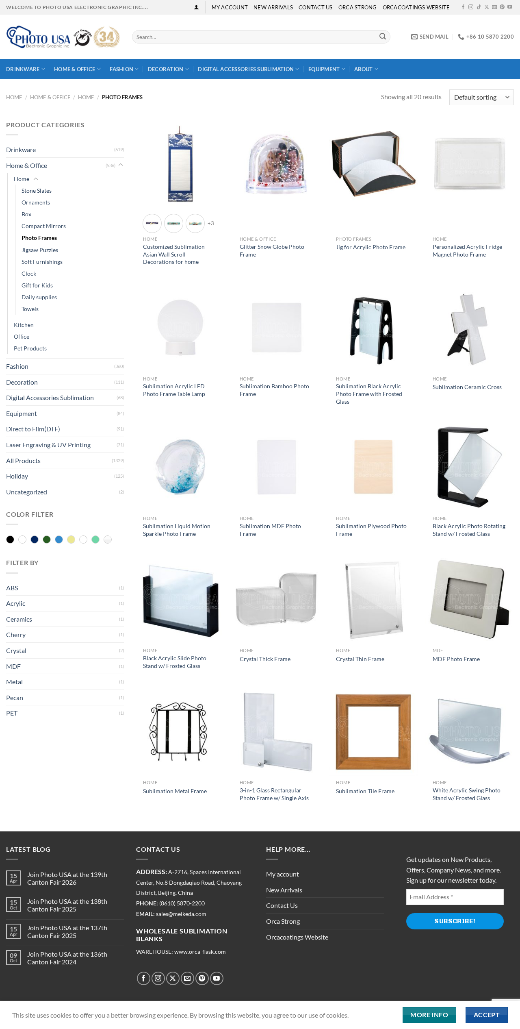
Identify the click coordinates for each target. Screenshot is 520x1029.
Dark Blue (34, 540)
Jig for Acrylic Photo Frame (370, 247)
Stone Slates (37, 190)
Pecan (14, 697)
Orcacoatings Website (416, 7)
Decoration (166, 69)
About (363, 69)
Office (21, 336)
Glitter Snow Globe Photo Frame (272, 250)
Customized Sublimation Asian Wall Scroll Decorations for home (174, 254)
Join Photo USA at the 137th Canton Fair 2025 (67, 931)
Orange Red (83, 540)
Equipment (324, 69)
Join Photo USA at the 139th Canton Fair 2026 (67, 878)
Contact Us (316, 7)
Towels (30, 308)
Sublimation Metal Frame (175, 791)
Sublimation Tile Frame (365, 791)
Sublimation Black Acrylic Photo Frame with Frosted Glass (369, 394)
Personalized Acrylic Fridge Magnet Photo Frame (467, 250)
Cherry (16, 634)
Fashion (121, 69)
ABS (12, 588)
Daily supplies (39, 297)
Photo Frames (39, 237)
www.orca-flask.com (200, 952)
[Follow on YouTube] (509, 7)
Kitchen (24, 324)
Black (10, 540)
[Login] (196, 7)
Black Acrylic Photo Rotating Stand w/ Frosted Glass (469, 529)
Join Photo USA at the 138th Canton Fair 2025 (67, 905)
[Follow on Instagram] (470, 7)
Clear (22, 540)
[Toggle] (120, 165)
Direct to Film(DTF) (33, 429)
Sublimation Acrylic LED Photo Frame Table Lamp (174, 390)
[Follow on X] (486, 7)
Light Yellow (71, 540)
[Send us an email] (494, 7)
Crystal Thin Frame (360, 658)
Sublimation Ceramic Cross (467, 386)
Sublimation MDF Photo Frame (270, 529)
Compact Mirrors (44, 225)
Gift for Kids (37, 285)
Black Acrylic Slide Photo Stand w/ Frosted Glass (174, 662)
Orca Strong (357, 7)
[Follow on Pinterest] (502, 7)
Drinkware (22, 69)
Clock (29, 273)
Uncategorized (26, 492)
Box (26, 214)
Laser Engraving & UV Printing (48, 444)
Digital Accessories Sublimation (246, 69)
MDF (13, 666)
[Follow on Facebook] (463, 7)
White (107, 540)
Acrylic (15, 603)
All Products (23, 460)
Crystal (16, 650)
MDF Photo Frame (456, 658)
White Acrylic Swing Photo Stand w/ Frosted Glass (466, 794)
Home (14, 97)
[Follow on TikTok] (479, 7)
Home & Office (74, 69)
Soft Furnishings (42, 261)
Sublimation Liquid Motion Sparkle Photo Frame (176, 529)
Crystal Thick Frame (265, 658)
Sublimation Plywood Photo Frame (371, 529)
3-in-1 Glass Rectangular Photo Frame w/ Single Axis (274, 794)
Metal (14, 681)
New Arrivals (273, 7)
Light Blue (59, 540)
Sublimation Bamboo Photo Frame (274, 390)
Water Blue (95, 540)
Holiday (17, 476)
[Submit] (383, 37)
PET (11, 713)
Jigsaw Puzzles (40, 249)
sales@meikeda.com (181, 914)
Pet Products (30, 348)
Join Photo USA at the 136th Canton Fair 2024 (67, 958)
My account (230, 7)
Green (46, 540)
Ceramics (19, 619)
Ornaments (36, 202)
